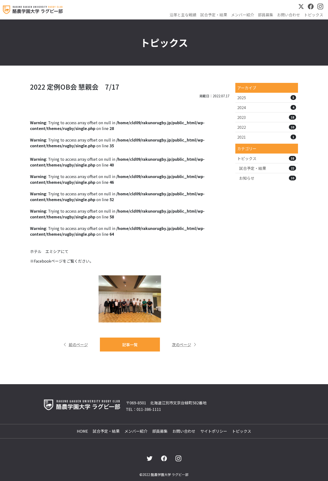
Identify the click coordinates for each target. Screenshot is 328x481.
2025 (265, 97)
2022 (265, 127)
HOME (82, 431)
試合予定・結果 (213, 15)
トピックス (313, 15)
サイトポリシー (213, 431)
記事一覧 (130, 344)
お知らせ (266, 178)
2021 (265, 137)
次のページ (181, 344)
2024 (265, 107)
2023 (265, 117)
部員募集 (265, 15)
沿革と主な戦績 (183, 15)
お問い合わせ (288, 15)
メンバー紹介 (242, 15)
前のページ (78, 344)
